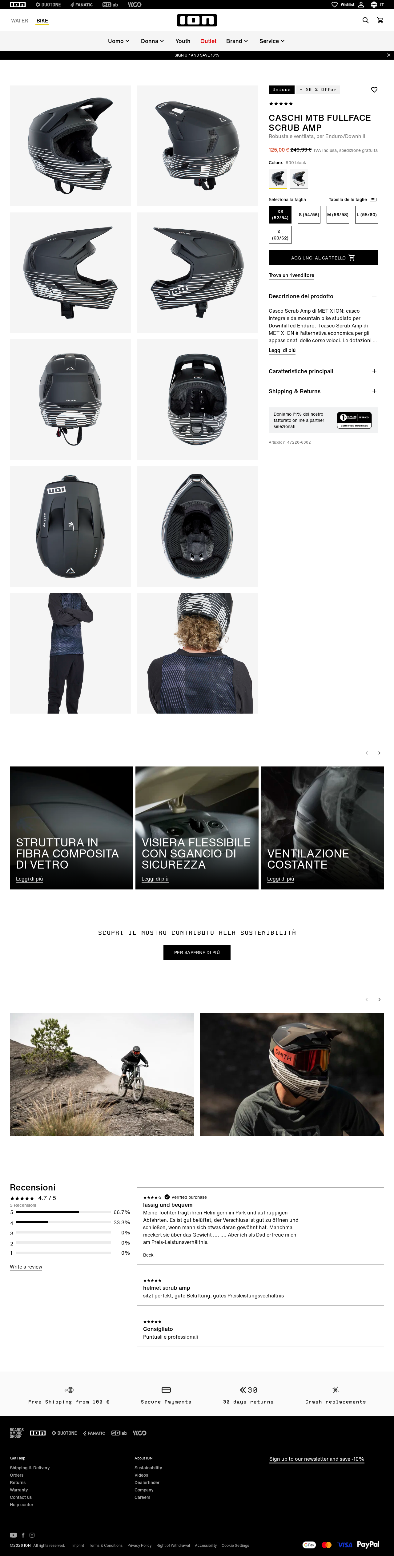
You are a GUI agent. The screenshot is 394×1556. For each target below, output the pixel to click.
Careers (142, 1497)
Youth (183, 41)
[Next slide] (379, 753)
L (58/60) (367, 214)
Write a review (26, 1266)
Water (19, 20)
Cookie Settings (235, 1545)
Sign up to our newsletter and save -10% (316, 1459)
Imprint (78, 1545)
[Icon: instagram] (32, 1535)
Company (144, 1490)
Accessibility (206, 1545)
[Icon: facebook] (23, 1535)
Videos (141, 1475)
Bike (42, 20)
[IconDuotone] (48, 4)
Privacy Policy (139, 1545)
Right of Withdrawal (173, 1545)
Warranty (19, 1490)
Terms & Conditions (106, 1545)
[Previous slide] (367, 753)
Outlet (208, 41)
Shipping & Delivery (30, 1467)
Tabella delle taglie (348, 199)
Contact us (21, 1497)
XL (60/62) (280, 234)
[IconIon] (18, 4)
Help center (21, 1504)
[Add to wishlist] (374, 89)
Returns (18, 1482)
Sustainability (148, 1467)
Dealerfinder (147, 1482)
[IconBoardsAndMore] (17, 1433)
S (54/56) (309, 214)
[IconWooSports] (135, 4)
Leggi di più (282, 350)
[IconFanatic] (81, 4)
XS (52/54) (280, 214)
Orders (16, 1475)
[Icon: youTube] (13, 1535)
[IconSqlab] (110, 4)
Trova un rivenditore (291, 275)
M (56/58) (337, 214)
